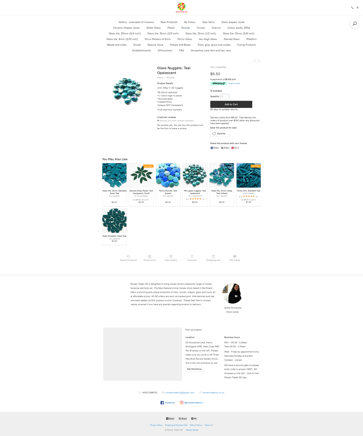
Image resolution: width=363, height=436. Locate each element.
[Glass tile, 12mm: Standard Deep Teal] (114, 175)
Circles (201, 27)
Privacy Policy (156, 425)
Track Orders (170, 260)
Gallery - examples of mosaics (136, 22)
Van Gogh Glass (208, 39)
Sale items (208, 22)
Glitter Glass (153, 27)
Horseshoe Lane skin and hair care (211, 50)
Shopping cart (213, 260)
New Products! (169, 22)
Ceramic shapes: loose (126, 27)
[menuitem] (255, 61)
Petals (171, 27)
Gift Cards (235, 260)
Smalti (137, 44)
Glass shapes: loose (232, 22)
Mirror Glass (185, 39)
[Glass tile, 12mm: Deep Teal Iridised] (222, 175)
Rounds (186, 27)
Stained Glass (231, 39)
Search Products (128, 260)
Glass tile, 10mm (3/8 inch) (238, 33)
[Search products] (354, 23)
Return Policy (196, 425)
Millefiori (251, 39)
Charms (216, 27)
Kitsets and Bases (180, 44)
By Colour (190, 22)
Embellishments (141, 50)
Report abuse (192, 430)
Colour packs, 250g (239, 27)
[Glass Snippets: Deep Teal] (114, 221)
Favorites (192, 260)
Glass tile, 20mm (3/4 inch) (125, 33)
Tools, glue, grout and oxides (214, 44)
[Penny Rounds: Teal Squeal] (168, 175)
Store (160, 77)
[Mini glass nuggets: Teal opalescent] (195, 175)
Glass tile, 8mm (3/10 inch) (122, 39)
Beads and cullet (116, 44)
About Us (209, 425)
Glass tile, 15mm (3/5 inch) (163, 33)
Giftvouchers (165, 50)
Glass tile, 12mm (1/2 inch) (200, 33)
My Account (150, 260)
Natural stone (155, 44)
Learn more (234, 83)
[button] (220, 133)
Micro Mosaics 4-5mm (158, 39)
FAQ (181, 50)
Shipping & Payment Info (176, 425)
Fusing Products (246, 44)
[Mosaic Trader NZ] (181, 7)
